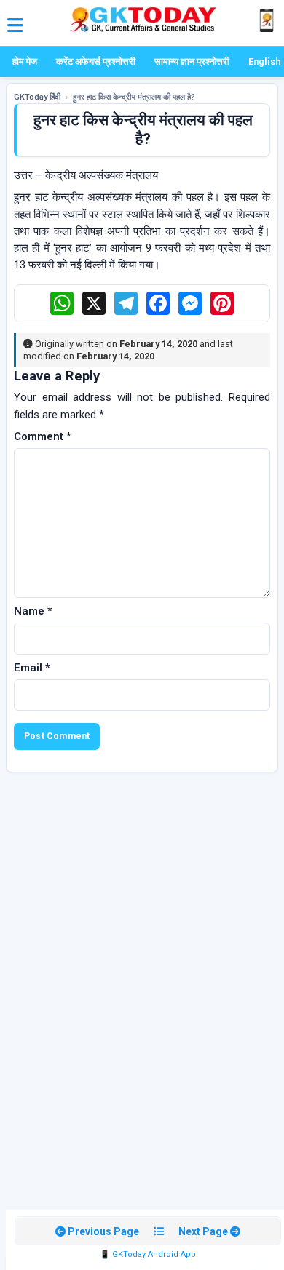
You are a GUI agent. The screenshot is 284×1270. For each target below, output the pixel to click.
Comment (42, 436)
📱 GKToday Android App (148, 1254)
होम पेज (24, 61)
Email (32, 667)
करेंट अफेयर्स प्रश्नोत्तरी (95, 61)
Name (33, 611)
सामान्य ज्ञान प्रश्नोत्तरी (191, 61)
